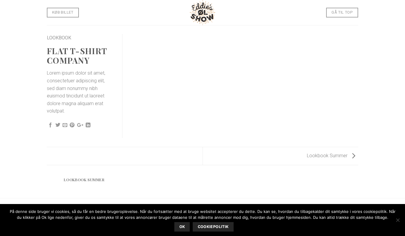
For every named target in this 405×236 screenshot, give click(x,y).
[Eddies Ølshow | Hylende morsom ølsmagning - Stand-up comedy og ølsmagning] (202, 12)
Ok (182, 226)
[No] (398, 222)
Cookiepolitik (213, 226)
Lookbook (59, 38)
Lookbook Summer (328, 155)
